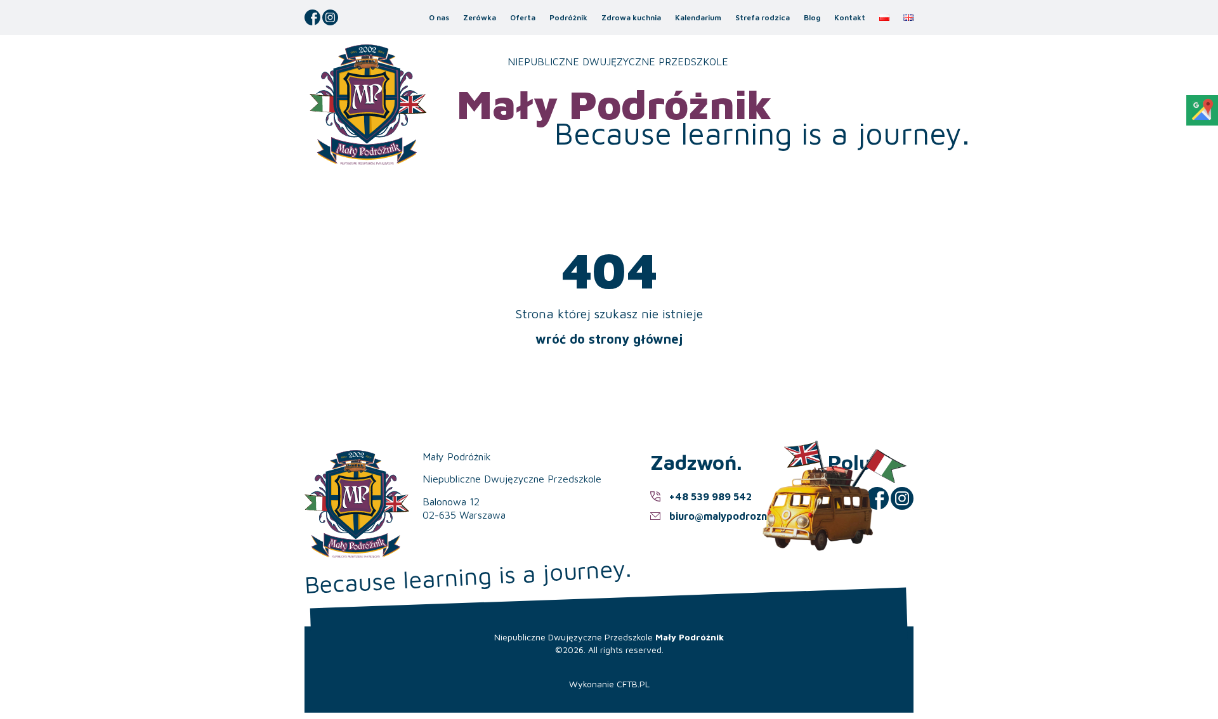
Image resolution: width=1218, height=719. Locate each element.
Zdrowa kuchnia (631, 17)
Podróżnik (568, 17)
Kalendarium (698, 17)
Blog (812, 17)
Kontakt (849, 17)
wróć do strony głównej (609, 339)
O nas (439, 17)
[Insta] (330, 17)
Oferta (522, 17)
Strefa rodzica (762, 17)
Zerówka (479, 17)
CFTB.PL (633, 683)
